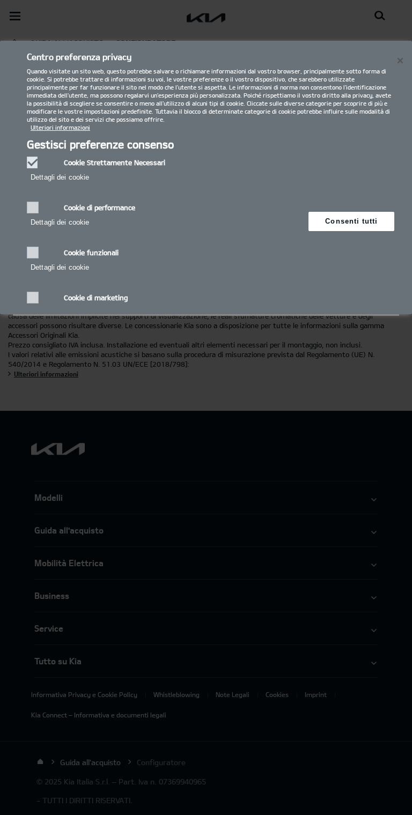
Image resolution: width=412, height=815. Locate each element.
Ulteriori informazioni (60, 127)
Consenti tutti (351, 221)
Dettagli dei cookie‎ (60, 177)
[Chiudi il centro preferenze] (400, 60)
